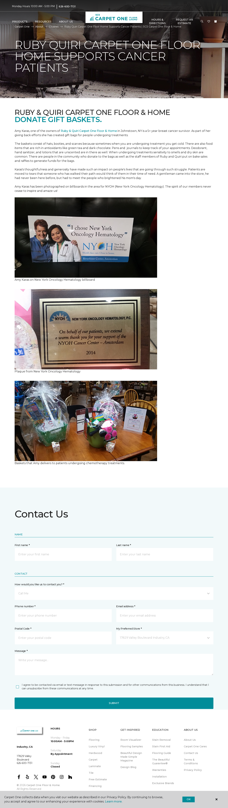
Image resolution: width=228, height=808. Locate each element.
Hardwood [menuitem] (95, 753)
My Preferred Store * (129, 628)
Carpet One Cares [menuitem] (195, 746)
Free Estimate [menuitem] (98, 779)
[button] (202, 22)
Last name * (123, 545)
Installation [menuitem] (159, 776)
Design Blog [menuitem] (128, 767)
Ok (188, 799)
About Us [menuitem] (190, 739)
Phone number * (25, 606)
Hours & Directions (157, 21)
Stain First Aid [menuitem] (161, 746)
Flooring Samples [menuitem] (131, 746)
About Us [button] (66, 21)
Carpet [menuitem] (93, 759)
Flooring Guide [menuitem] (161, 753)
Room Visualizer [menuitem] (130, 739)
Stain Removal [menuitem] (161, 739)
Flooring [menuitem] (94, 739)
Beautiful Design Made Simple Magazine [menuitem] (131, 756)
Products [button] (19, 21)
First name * (22, 545)
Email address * (125, 606)
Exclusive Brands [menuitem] (163, 783)
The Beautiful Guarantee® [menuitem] (161, 761)
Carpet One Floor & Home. (43, 785)
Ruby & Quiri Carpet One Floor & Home (89, 131)
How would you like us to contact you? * (39, 584)
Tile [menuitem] (91, 772)
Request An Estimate (184, 21)
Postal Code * (23, 628)
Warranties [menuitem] (159, 770)
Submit (114, 703)
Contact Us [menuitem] (191, 753)
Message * (21, 651)
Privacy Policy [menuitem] (193, 770)
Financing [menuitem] (95, 786)
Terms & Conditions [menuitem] (191, 761)
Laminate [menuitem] (95, 766)
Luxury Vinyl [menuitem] (97, 746)
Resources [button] (43, 21)
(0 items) (215, 21)
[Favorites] (208, 22)
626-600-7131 (67, 6)
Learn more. (113, 801)
